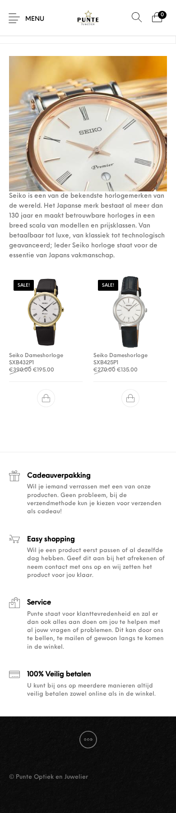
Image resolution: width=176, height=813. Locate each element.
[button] (46, 398)
